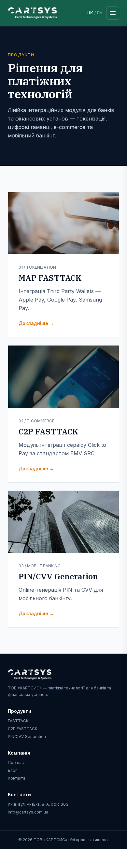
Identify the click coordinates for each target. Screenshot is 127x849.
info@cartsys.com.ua (28, 812)
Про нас (16, 762)
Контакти (16, 778)
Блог (12, 770)
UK (90, 12)
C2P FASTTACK (22, 728)
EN (99, 12)
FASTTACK (18, 720)
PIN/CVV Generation (27, 736)
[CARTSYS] (32, 13)
